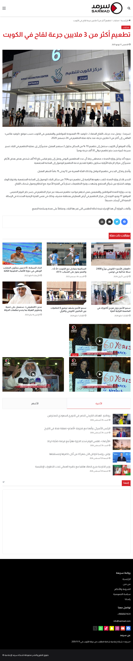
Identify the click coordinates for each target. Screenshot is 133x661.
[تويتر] (117, 221)
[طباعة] (102, 221)
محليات (116, 20)
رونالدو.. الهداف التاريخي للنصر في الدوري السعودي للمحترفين (78, 415)
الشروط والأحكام (123, 589)
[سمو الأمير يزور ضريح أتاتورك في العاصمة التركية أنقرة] (111, 293)
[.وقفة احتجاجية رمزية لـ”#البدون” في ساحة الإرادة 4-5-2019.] (100, 374)
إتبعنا (126, 482)
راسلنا (128, 599)
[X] (95, 628)
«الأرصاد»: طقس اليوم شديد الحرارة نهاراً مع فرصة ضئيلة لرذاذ (78, 441)
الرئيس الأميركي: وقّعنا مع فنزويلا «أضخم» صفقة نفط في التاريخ (77, 428)
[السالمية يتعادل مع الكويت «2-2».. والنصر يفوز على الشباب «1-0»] (66, 254)
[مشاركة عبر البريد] (109, 221)
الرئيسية (125, 20)
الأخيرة (99, 403)
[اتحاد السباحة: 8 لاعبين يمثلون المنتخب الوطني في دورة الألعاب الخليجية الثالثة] (22, 253)
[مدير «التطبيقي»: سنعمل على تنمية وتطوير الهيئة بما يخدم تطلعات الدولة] (22, 293)
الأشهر (34, 403)
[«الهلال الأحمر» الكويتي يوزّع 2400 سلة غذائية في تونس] (111, 254)
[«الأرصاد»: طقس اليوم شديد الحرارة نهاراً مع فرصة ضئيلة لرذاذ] (122, 444)
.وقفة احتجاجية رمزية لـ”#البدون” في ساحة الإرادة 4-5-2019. (100, 395)
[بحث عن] (129, 9)
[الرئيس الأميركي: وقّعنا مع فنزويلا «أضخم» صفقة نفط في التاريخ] (122, 432)
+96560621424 (124, 614)
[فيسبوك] (124, 221)
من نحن (127, 584)
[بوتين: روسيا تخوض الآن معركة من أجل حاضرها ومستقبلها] (122, 457)
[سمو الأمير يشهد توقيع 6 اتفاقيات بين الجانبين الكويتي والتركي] (66, 293)
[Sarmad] (107, 8)
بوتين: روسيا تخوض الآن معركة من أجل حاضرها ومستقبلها (79, 454)
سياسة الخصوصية (122, 594)
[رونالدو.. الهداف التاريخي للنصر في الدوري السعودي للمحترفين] (122, 419)
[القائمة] (4, 9)
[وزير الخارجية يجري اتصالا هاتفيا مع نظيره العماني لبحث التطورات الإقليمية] (122, 470)
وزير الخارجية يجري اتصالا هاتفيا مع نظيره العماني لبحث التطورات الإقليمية (72, 466)
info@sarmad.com (122, 621)
